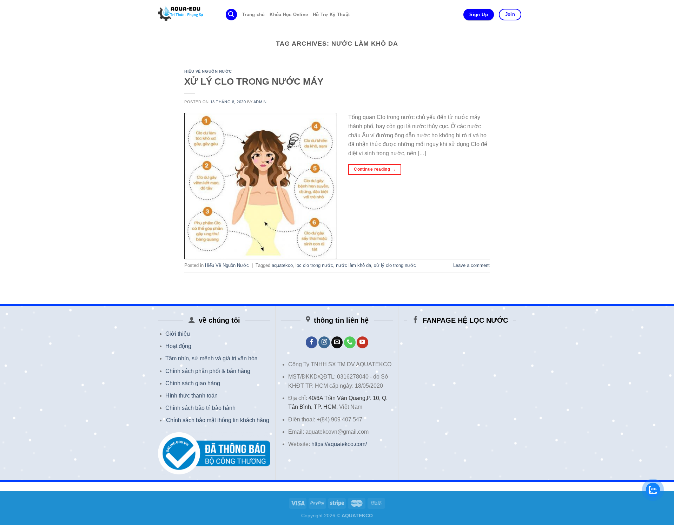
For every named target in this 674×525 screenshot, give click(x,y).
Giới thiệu (177, 334)
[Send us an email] (337, 342)
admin (260, 102)
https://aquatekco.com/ (339, 444)
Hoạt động (178, 346)
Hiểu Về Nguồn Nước (208, 71)
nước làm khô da (353, 265)
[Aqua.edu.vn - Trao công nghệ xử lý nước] (183, 14)
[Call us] (350, 342)
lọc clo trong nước (314, 265)
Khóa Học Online (289, 14)
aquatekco (282, 265)
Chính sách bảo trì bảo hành (200, 408)
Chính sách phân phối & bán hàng (207, 371)
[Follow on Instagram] (324, 342)
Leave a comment (471, 265)
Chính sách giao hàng (192, 383)
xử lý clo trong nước (395, 265)
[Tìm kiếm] (231, 14)
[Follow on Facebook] (311, 342)
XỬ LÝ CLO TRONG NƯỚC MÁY (253, 81)
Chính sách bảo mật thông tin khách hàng (217, 420)
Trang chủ (253, 14)
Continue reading (375, 169)
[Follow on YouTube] (362, 342)
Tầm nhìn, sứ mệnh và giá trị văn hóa (211, 358)
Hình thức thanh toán (191, 396)
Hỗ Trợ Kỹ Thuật (331, 14)
